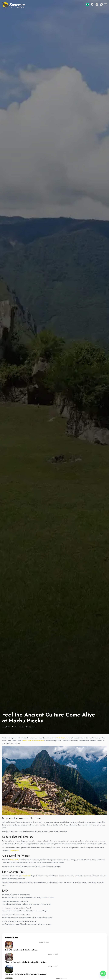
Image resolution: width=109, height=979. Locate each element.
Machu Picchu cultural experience (33, 740)
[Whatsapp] (103, 973)
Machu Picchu (60, 738)
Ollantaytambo (14, 850)
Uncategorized (30, 727)
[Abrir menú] (105, 4)
